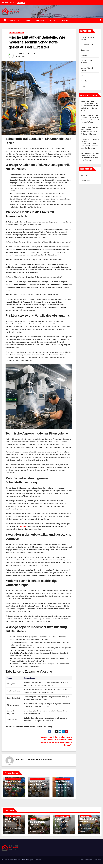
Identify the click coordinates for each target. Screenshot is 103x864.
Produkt (84, 81)
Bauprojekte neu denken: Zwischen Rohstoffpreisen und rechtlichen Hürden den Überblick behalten (90, 143)
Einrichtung (40, 20)
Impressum (85, 175)
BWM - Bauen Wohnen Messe (28, 54)
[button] (100, 20)
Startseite (14, 20)
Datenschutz (85, 180)
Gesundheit (85, 55)
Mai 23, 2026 (61, 825)
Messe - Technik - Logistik (13, 816)
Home (82, 860)
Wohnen (53, 20)
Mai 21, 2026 (86, 825)
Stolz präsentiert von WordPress (11, 860)
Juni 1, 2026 (36, 828)
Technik (27, 20)
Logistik (64, 20)
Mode (83, 75)
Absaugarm (24, 526)
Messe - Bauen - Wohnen (62, 816)
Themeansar (37, 860)
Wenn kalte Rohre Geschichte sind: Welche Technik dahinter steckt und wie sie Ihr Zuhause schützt (90, 106)
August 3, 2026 (12, 825)
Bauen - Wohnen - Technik (16, 32)
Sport (83, 86)
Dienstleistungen (87, 45)
